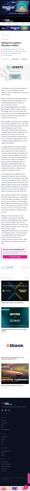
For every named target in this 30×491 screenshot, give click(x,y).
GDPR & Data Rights (6, 466)
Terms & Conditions (6, 464)
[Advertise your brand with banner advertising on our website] (15, 488)
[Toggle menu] (27, 20)
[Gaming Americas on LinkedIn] (6, 410)
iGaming (23, 23)
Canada (3, 439)
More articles (26, 267)
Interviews (3, 420)
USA (2, 427)
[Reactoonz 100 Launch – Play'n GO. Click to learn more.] (15, 8)
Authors (3, 453)
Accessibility (4, 468)
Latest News (24, 59)
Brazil (3, 23)
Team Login (4, 470)
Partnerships (4, 422)
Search (3, 455)
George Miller (15, 59)
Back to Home (6, 35)
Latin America (4, 436)
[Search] (24, 20)
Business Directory (5, 429)
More (26, 277)
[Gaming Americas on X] (9, 410)
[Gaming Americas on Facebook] (2, 410)
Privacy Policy (4, 461)
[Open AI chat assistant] (26, 487)
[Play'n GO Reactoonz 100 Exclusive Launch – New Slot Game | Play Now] (15, 28)
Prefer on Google (16, 256)
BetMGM (9, 23)
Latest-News (16, 23)
